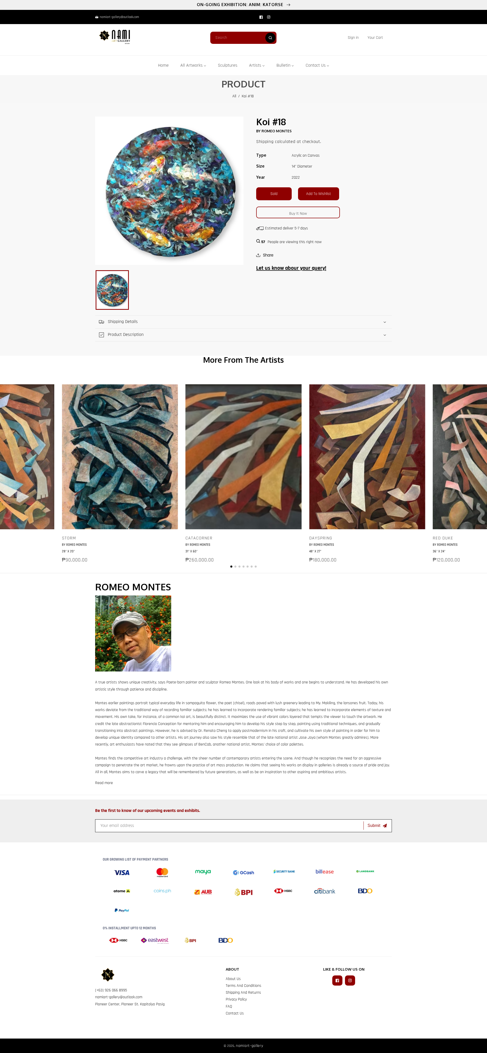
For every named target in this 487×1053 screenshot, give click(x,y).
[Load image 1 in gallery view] (112, 290)
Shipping (265, 141)
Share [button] (268, 255)
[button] (375, 37)
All (234, 96)
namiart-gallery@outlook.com (118, 997)
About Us (233, 979)
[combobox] (243, 38)
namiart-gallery (249, 1045)
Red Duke (443, 538)
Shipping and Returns (243, 992)
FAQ (229, 1006)
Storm (69, 538)
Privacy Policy (236, 999)
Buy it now (298, 213)
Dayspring (320, 538)
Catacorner (199, 538)
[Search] (270, 38)
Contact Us (235, 1013)
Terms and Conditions (243, 985)
